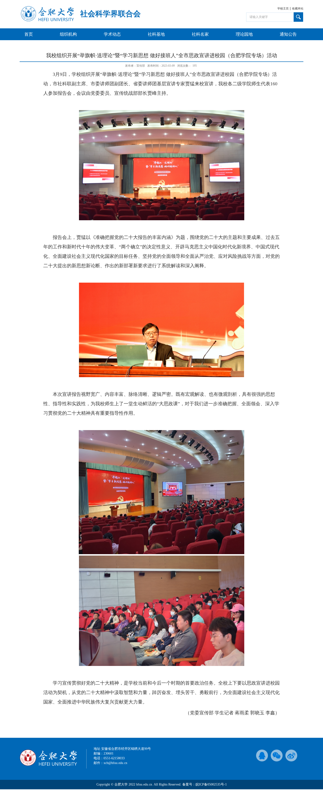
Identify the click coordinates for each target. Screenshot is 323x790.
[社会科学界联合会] (47, 20)
